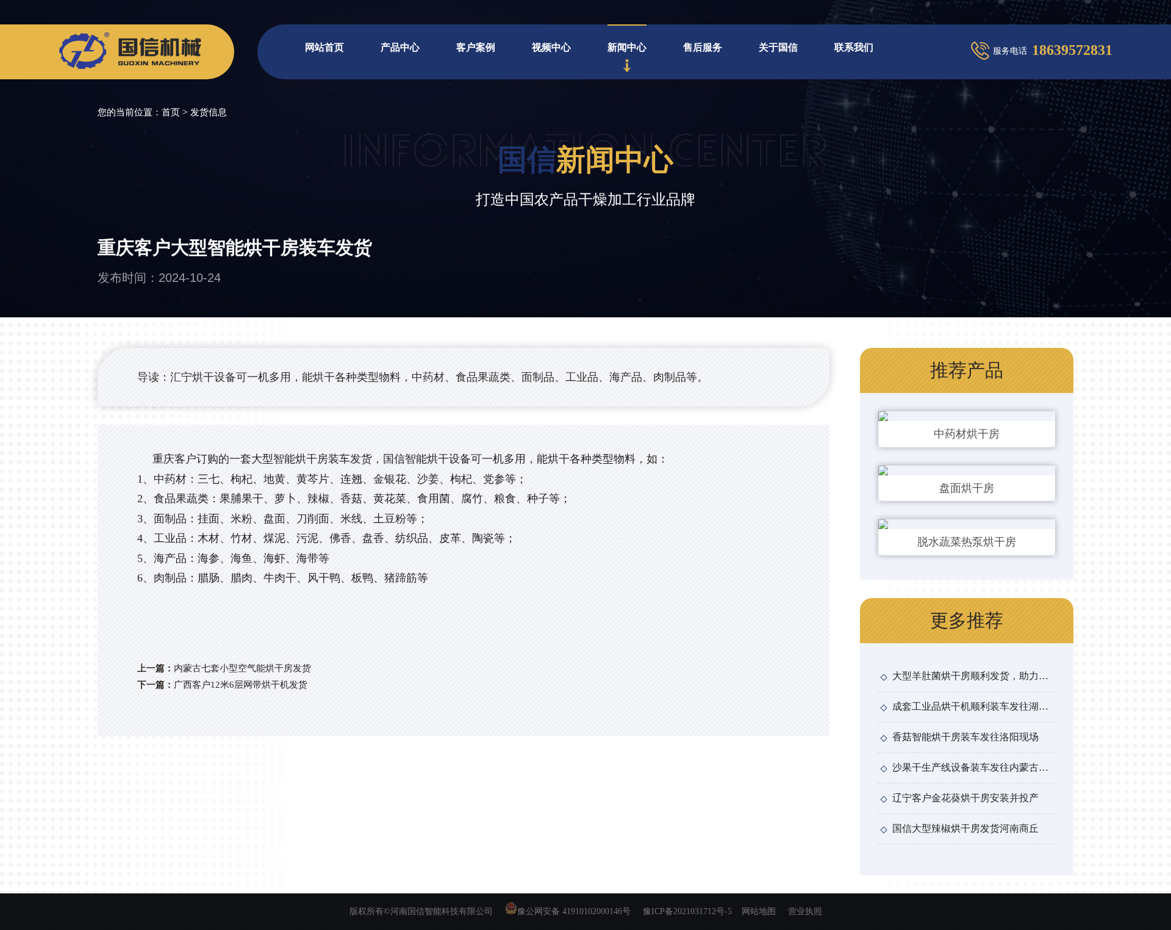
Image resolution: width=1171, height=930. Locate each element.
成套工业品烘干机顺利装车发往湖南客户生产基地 (970, 708)
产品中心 (400, 47)
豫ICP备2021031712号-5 (687, 911)
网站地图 (759, 911)
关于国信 (778, 47)
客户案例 (475, 47)
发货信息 (208, 112)
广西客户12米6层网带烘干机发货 (240, 685)
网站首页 (324, 47)
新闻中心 (626, 47)
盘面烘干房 (966, 488)
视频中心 (551, 47)
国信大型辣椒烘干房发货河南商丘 (965, 828)
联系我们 (853, 47)
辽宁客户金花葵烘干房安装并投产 (965, 798)
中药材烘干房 (967, 434)
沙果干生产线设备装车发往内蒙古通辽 (970, 769)
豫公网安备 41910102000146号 (574, 911)
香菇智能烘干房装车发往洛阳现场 (965, 737)
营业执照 (805, 911)
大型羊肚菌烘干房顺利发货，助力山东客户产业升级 (970, 678)
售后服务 (702, 47)
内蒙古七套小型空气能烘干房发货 (242, 668)
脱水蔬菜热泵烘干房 (966, 542)
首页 (171, 112)
